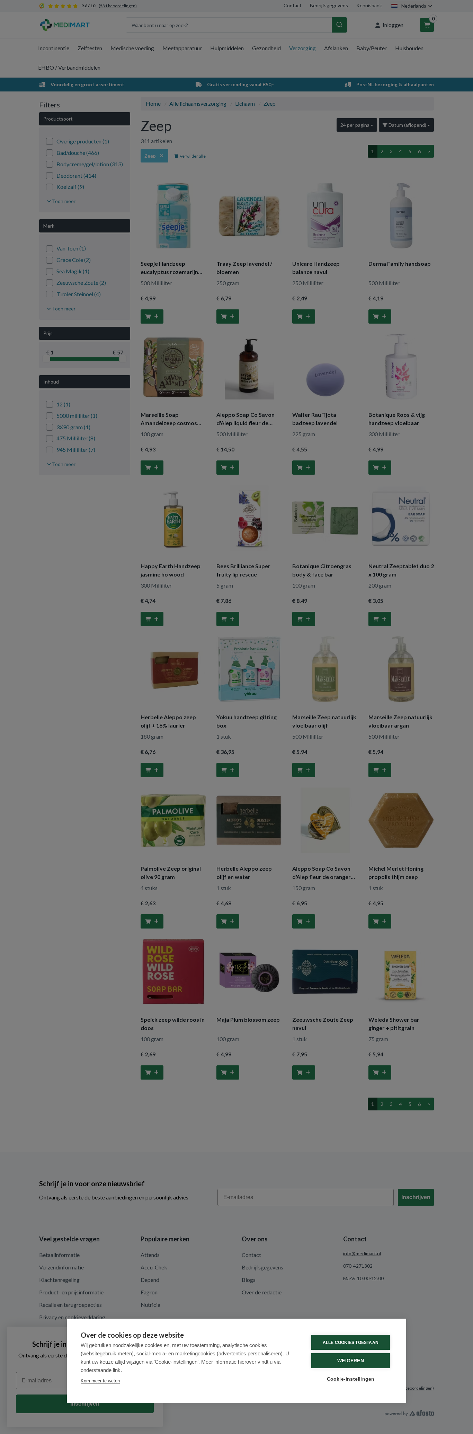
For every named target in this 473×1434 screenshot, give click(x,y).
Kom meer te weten (100, 1380)
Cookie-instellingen (351, 1379)
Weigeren (350, 1360)
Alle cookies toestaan (350, 1342)
